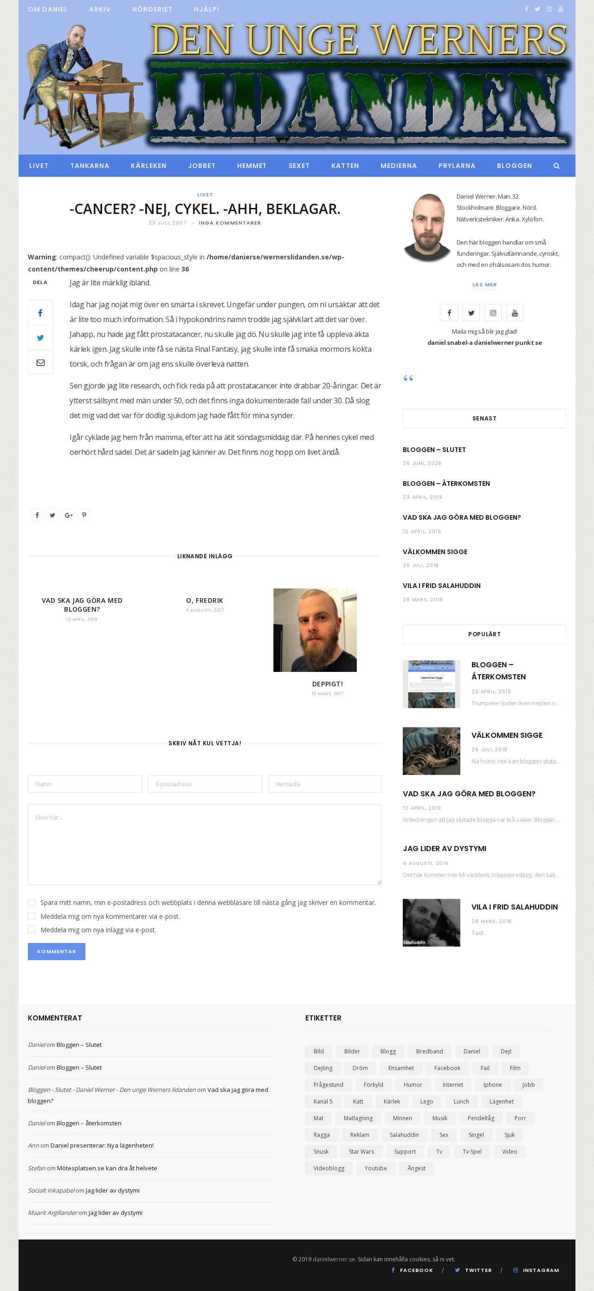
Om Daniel (48, 9)
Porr (520, 1118)
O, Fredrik (205, 600)
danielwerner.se (334, 1259)
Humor (413, 1085)
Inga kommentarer (230, 222)
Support (405, 1151)
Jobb (529, 1085)
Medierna (399, 165)
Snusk (321, 1151)
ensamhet (401, 1068)
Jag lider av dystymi (444, 848)
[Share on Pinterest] (84, 515)
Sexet (299, 165)
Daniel (36, 1044)
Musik (440, 1118)
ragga (322, 1135)
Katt (358, 1101)
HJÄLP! (207, 9)
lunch (461, 1101)
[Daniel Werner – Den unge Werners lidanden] (297, 87)
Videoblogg (329, 1168)
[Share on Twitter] (40, 337)
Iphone (493, 1085)
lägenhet (502, 1101)
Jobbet (202, 165)
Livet (39, 165)
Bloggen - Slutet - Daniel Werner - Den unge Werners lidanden (112, 1089)
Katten (345, 165)
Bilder (352, 1051)
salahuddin (404, 1135)
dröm (360, 1068)
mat (318, 1118)
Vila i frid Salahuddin (442, 585)
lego (426, 1101)
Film (515, 1068)
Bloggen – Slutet (434, 449)
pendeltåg (481, 1118)
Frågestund (328, 1085)
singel (476, 1135)
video (509, 1151)
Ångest (416, 1168)
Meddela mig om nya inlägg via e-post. (98, 929)
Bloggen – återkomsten (446, 483)
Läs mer (484, 284)
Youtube (376, 1168)
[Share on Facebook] (40, 312)
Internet (453, 1085)
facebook (447, 1068)
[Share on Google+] (68, 515)
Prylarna (457, 165)
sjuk (509, 1135)
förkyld (373, 1085)
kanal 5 (323, 1101)
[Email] (40, 361)
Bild (319, 1051)
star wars (361, 1151)
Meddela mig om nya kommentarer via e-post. (110, 916)
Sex (443, 1135)
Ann (33, 1145)
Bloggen (514, 165)
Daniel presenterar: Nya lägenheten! (102, 1145)
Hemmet (252, 165)
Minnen (402, 1118)
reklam (359, 1135)
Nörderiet (152, 9)
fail (485, 1068)
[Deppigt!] (327, 630)
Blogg (388, 1051)
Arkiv (100, 9)
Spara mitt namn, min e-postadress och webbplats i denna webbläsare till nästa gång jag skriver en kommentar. (208, 902)
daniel (472, 1051)
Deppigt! (327, 683)
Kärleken (149, 165)
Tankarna (90, 165)
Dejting (323, 1068)
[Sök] (554, 166)
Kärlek (392, 1101)
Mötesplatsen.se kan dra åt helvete (107, 1168)
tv (439, 1151)
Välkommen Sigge (435, 551)
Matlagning (358, 1118)
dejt (506, 1051)
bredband (429, 1051)
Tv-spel (472, 1151)
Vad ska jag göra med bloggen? (82, 605)
